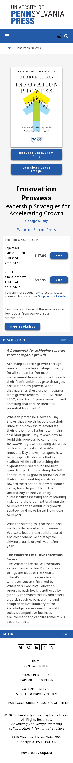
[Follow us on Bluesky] (21, 647)
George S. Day (36, 221)
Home (9, 48)
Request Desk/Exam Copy (36, 154)
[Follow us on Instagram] (29, 647)
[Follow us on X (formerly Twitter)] (52, 647)
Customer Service (36, 689)
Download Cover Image (37, 169)
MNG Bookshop (23, 326)
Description (14, 340)
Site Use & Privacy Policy (36, 694)
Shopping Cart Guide (52, 296)
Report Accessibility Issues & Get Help (36, 703)
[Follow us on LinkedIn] (37, 647)
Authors (10, 634)
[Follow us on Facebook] (44, 647)
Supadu (46, 753)
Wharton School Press (36, 229)
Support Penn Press (36, 680)
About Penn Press (36, 675)
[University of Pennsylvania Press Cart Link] (59, 36)
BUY (59, 255)
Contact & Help (37, 666)
